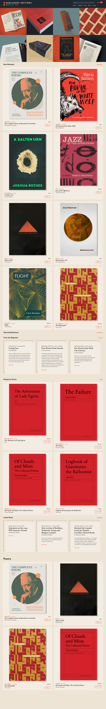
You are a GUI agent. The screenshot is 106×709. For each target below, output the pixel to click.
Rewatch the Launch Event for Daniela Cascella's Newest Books (84, 530)
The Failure (59, 446)
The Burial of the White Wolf (65, 126)
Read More (11, 365)
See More (101, 337)
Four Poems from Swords (52, 348)
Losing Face (14, 348)
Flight (6, 325)
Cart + (47, 125)
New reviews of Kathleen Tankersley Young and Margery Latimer (52, 530)
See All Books (100, 64)
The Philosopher (61, 325)
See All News (100, 517)
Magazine (80, 5)
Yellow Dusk (8, 260)
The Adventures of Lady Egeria (14, 440)
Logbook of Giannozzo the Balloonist (68, 510)
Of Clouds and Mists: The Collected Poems (18, 510)
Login (94, 5)
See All (101, 379)
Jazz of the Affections (63, 191)
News (85, 5)
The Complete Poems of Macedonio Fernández (20, 123)
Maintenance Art (61, 260)
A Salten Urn (8, 195)
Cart (98, 2)
